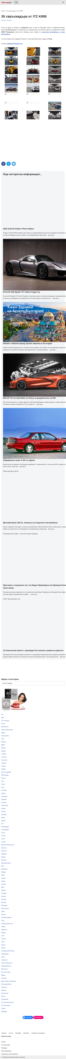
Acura (3, 723)
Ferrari (3, 778)
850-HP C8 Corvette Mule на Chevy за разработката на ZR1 (29, 398)
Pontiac (3, 896)
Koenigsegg (5, 826)
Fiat (2, 781)
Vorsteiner (4, 960)
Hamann (4, 802)
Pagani (3, 890)
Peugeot (3, 893)
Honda (3, 811)
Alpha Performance (7, 729)
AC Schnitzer (5, 720)
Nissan (3, 878)
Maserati (4, 851)
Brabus (3, 748)
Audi (2, 739)
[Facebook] (3, 164)
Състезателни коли (7, 1002)
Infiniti (3, 817)
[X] (8, 164)
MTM (2, 875)
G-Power (4, 790)
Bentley (3, 742)
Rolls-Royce (5, 908)
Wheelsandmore (6, 966)
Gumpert (4, 799)
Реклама (18, 1033)
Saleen (3, 914)
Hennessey (4, 805)
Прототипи (4, 993)
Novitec (3, 884)
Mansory (4, 848)
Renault (3, 902)
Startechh (4, 929)
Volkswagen (5, 954)
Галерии (3, 20)
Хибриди (4, 1011)
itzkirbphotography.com (15, 43)
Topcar (3, 945)
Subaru (3, 932)
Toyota (3, 948)
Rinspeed (4, 905)
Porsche (3, 899)
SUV (2, 935)
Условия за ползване (38, 1033)
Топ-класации (5, 1005)
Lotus (3, 839)
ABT (2, 717)
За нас (11, 1033)
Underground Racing (7, 951)
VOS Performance (6, 963)
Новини (3, 990)
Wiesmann (4, 969)
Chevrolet (4, 760)
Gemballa (4, 796)
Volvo (3, 957)
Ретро (3, 996)
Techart (3, 939)
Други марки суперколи (8, 981)
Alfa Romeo (5, 726)
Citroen (3, 766)
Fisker (3, 784)
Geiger (3, 793)
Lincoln (3, 835)
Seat (2, 920)
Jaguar (3, 820)
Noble (3, 881)
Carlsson (4, 757)
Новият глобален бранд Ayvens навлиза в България (27, 343)
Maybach (4, 854)
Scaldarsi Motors (6, 917)
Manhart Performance (7, 845)
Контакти (26, 1033)
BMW (3, 745)
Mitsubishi (4, 869)
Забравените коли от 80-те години (19, 460)
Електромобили (6, 984)
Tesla (3, 941)
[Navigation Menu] (16, 2)
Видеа (3, 975)
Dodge (3, 769)
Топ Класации (5, 1045)
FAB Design (5, 775)
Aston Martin (5, 736)
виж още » (51, 235)
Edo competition (6, 772)
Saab (3, 911)
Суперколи (4, 999)
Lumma (3, 842)
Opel (2, 887)
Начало (3, 11)
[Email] (14, 164)
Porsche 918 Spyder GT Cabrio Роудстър (21, 292)
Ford (2, 787)
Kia (2, 823)
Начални (9, 20)
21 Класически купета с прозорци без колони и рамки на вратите (33, 650)
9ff (2, 714)
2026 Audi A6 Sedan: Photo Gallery (18, 229)
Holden (3, 808)
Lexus (3, 832)
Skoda (3, 926)
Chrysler (3, 763)
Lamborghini (5, 829)
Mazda (3, 857)
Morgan (3, 872)
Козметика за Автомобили (9, 1054)
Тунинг (3, 1008)
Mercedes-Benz (6, 863)
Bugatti (3, 751)
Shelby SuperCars (7, 923)
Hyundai (3, 814)
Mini (2, 866)
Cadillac (3, 754)
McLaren (4, 860)
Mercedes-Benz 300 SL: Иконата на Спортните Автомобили (30, 523)
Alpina (3, 732)
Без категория (5, 972)
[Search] (63, 2)
